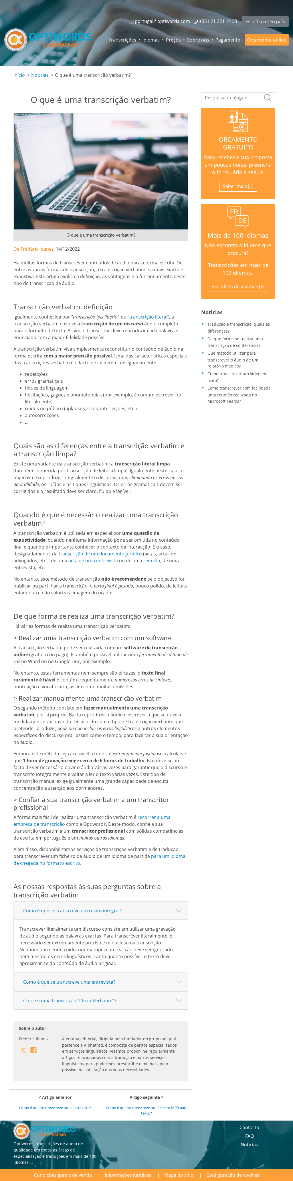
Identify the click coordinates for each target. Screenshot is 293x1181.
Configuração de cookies (232, 1175)
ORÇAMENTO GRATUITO (238, 143)
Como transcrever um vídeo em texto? (237, 377)
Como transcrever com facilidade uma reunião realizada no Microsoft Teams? (239, 394)
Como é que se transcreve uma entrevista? (55, 1107)
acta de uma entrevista (93, 560)
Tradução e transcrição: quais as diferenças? (238, 327)
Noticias (249, 1144)
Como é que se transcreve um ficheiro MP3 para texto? (146, 1110)
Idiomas (151, 40)
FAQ (249, 1136)
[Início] (47, 40)
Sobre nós (198, 40)
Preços (173, 40)
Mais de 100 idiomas (238, 235)
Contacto (249, 1127)
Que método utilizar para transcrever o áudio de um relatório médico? (232, 359)
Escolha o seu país (265, 21)
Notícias (40, 75)
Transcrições (122, 40)
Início (19, 75)
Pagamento (227, 40)
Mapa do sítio (178, 1175)
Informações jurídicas (128, 1175)
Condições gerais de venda (63, 1175)
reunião (151, 560)
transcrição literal (148, 317)
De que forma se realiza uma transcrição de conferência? (235, 342)
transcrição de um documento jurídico (100, 554)
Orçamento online (266, 40)
